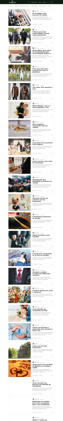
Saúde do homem (42, 6)
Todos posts (10, 6)
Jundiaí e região (34, 6)
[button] (53, 6)
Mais (49, 6)
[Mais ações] (52, 11)
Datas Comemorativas (25, 6)
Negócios (17, 6)
